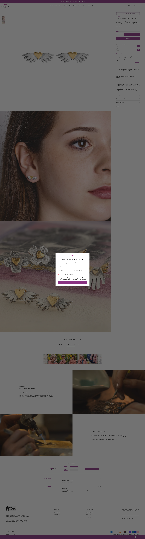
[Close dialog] (88, 254)
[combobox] (60, 274)
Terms (62, 280)
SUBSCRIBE (72, 282)
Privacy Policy (59, 280)
